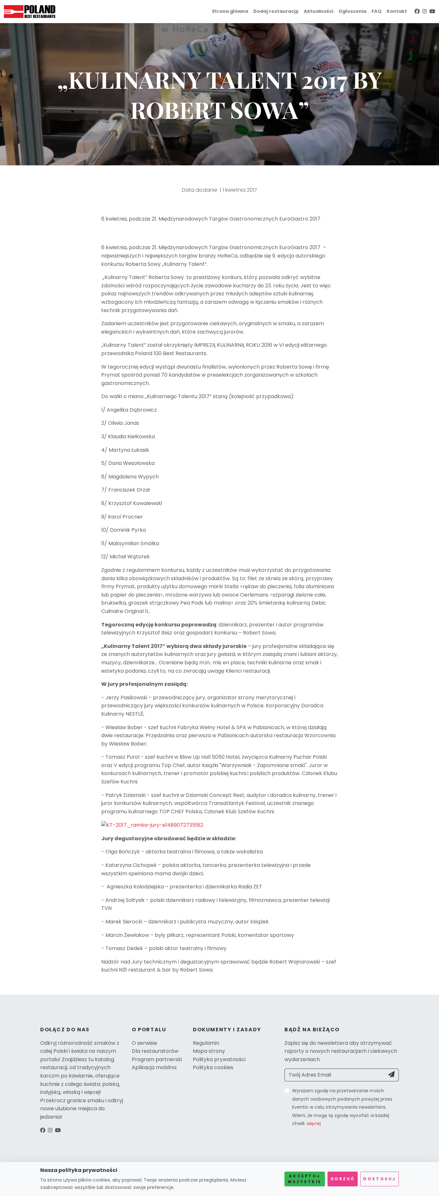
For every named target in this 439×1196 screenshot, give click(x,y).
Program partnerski (157, 1059)
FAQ (376, 11)
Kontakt (397, 11)
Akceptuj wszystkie (305, 1178)
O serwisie (144, 1043)
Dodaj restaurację (276, 11)
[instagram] (424, 11)
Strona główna (230, 11)
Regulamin (206, 1043)
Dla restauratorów (155, 1051)
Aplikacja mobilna (154, 1067)
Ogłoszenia (352, 11)
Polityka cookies (213, 1067)
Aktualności (318, 11)
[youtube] (432, 11)
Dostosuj (379, 1179)
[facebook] (417, 11)
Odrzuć (342, 1179)
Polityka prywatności (219, 1059)
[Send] (391, 1075)
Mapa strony (209, 1051)
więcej (314, 1123)
